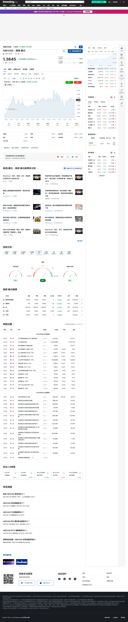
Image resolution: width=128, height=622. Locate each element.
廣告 (108, 577)
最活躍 (89, 102)
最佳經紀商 (91, 134)
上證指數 (90, 71)
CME (7, 311)
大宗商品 (99, 48)
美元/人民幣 (56, 472)
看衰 (62, 157)
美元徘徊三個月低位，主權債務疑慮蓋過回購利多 (16, 219)
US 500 (90, 83)
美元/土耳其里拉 (41, 472)
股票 (105, 48)
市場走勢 (91, 97)
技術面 (25, 69)
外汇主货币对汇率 (20, 8)
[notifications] (120, 2)
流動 (83, 577)
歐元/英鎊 (7, 472)
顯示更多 (80, 241)
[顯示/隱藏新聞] (44, 78)
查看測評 (114, 143)
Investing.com (7, 196)
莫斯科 (7, 303)
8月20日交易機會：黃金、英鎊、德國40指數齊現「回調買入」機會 (16, 231)
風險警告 (123, 617)
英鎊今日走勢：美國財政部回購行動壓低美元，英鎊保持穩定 (16, 206)
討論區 (32, 69)
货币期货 (51, 8)
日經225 (90, 77)
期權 (30, 74)
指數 (94, 48)
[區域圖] (8, 78)
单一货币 (12, 8)
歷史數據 (16, 74)
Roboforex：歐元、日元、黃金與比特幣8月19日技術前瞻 (58, 231)
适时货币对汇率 (30, 8)
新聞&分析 (17, 69)
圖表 (9, 69)
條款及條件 (107, 617)
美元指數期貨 (44, 8)
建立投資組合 (86, 581)
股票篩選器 (64, 5)
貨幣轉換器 (36, 74)
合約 (42, 74)
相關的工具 (24, 74)
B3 (6, 307)
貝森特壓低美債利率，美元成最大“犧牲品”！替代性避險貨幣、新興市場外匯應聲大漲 (59, 193)
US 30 (89, 80)
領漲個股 (96, 102)
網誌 (83, 573)
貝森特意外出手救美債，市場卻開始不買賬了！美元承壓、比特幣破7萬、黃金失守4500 (59, 178)
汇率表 (37, 8)
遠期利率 (9, 74)
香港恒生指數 (91, 68)
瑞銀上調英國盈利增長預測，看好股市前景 (16, 192)
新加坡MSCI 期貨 (92, 74)
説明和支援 (110, 581)
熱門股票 (91, 153)
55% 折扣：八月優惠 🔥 (99, 2)
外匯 (5, 8)
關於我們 (109, 573)
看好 (76, 157)
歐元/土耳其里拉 (73, 472)
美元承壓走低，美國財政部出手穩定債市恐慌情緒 (58, 219)
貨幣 (89, 48)
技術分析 (7, 247)
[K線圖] (5, 78)
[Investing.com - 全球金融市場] (10, 2)
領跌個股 (103, 102)
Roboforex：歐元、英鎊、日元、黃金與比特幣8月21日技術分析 (16, 177)
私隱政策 (115, 617)
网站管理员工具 (87, 585)
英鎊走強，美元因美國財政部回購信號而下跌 (58, 206)
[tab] (6, 253)
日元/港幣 (23, 472)
